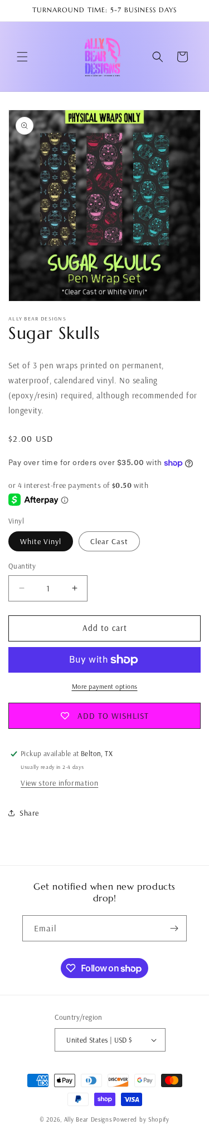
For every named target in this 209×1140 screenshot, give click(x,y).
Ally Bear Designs (88, 1119)
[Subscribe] (174, 928)
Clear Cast (109, 541)
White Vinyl (40, 541)
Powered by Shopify (141, 1119)
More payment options (105, 686)
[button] (22, 57)
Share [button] (29, 813)
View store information (59, 783)
